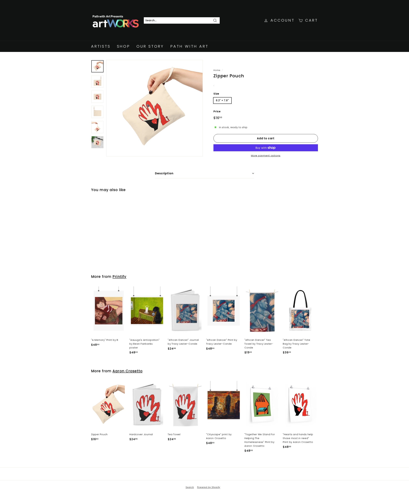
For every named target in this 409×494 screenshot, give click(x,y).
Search (190, 487)
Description (164, 173)
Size (216, 94)
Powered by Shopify (208, 487)
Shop (123, 46)
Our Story (150, 46)
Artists (101, 46)
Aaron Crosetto (127, 371)
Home (216, 70)
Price (217, 111)
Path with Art (189, 46)
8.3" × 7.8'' (222, 100)
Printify (119, 276)
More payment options (265, 155)
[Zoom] (154, 108)
